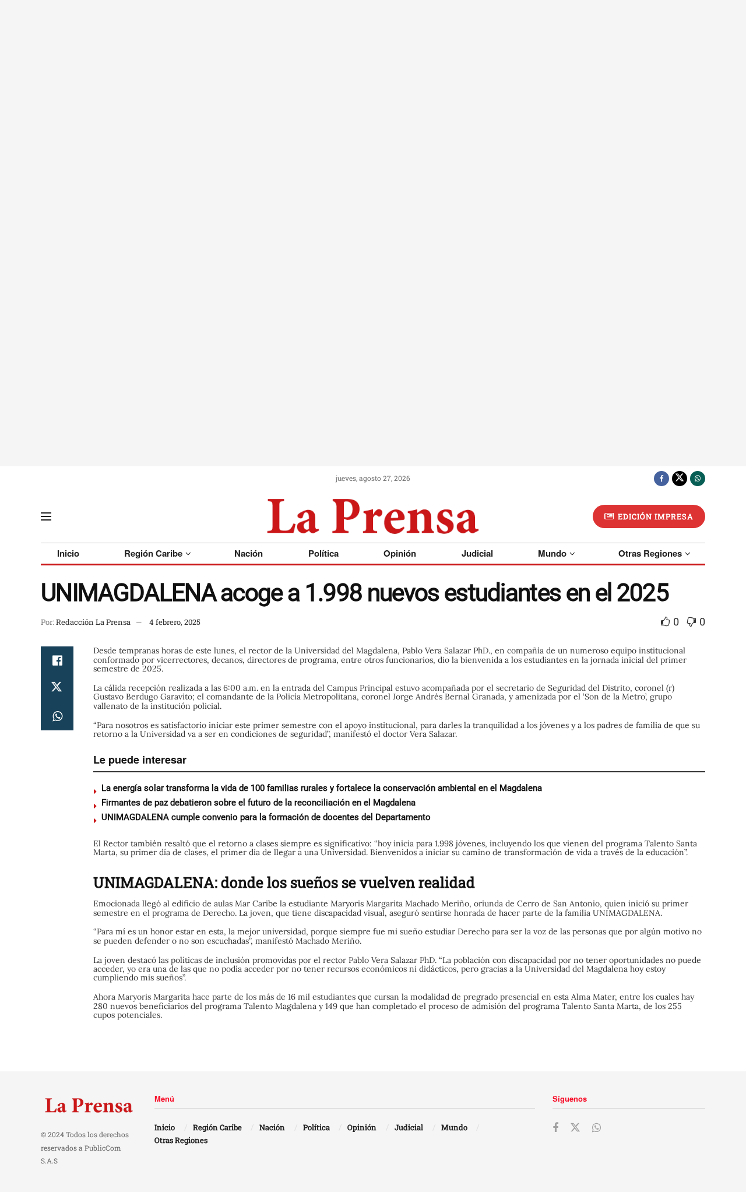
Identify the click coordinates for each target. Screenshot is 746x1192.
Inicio (68, 553)
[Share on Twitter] (57, 688)
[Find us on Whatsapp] (697, 478)
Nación (248, 553)
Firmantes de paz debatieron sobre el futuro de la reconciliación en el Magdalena (258, 802)
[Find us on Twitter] (679, 478)
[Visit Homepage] (372, 516)
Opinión (399, 553)
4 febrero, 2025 (174, 622)
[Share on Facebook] (57, 660)
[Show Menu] (46, 516)
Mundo (552, 553)
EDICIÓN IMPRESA (654, 516)
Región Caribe (153, 553)
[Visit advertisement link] (373, 233)
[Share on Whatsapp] (57, 716)
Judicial (477, 553)
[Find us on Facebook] (661, 478)
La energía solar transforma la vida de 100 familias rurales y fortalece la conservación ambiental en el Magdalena (321, 788)
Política (323, 553)
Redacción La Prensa (93, 622)
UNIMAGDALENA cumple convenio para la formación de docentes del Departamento (266, 817)
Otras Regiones (650, 553)
